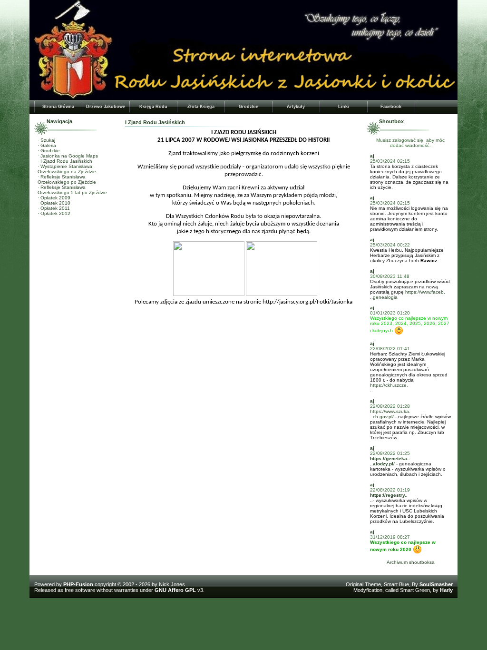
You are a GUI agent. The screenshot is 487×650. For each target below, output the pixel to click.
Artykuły (296, 106)
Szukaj (47, 140)
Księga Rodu (153, 106)
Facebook (390, 106)
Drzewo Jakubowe (105, 106)
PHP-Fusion (78, 584)
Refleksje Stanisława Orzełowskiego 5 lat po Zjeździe (72, 190)
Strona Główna (58, 106)
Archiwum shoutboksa (411, 562)
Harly (446, 590)
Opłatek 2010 (55, 203)
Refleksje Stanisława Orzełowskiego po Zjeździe (67, 179)
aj (372, 155)
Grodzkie (248, 106)
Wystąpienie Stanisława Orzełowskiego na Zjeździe (67, 169)
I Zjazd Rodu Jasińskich (66, 161)
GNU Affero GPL (175, 590)
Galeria (48, 145)
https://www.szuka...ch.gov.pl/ (390, 414)
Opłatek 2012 (55, 213)
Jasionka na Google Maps (69, 155)
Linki (343, 106)
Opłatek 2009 (55, 197)
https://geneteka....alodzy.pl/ (390, 461)
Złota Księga (200, 106)
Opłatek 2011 (55, 208)
